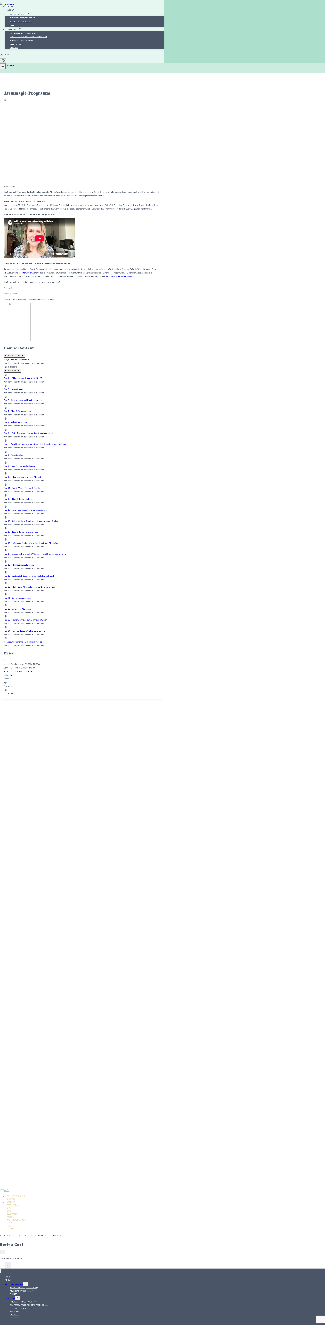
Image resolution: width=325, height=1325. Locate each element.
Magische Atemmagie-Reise (16, 359)
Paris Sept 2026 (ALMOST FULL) (24, 18)
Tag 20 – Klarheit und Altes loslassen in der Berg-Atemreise (29, 587)
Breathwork (16, 44)
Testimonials (14, 1205)
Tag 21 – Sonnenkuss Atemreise (17, 598)
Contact (11, 1229)
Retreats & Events (14, 1284)
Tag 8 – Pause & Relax (13, 455)
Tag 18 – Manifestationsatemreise (19, 565)
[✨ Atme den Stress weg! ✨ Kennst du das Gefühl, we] (118, 819)
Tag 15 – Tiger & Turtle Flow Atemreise (21, 532)
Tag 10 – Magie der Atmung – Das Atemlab (22, 477)
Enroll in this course (18, 671)
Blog (9, 1208)
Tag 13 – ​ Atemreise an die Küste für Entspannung (25, 510)
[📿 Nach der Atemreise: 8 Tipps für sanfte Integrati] (82, 932)
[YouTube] (8, 1190)
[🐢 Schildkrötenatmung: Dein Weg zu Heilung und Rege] (9, 896)
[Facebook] (5, 1190)
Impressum (56, 1235)
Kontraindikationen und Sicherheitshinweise (23, 641)
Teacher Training (16, 1196)
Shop (9, 1223)
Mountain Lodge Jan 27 (21, 21)
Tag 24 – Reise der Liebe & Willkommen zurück (24, 631)
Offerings (10, 1298)
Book (9, 1211)
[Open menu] (3, 66)
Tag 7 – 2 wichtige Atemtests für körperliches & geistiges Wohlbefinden (35, 444)
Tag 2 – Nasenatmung (13, 389)
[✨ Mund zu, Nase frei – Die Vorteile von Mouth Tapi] (137, 899)
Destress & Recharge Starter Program (28, 37)
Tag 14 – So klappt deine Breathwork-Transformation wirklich (31, 521)
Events (13, 25)
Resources (12, 1214)
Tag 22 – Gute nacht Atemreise (17, 609)
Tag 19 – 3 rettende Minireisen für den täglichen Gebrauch (29, 576)
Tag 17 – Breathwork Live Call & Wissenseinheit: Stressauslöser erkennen (35, 554)
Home (10, 6)
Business (14, 48)
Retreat (11, 1202)
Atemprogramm (28, 272)
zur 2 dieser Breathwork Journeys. (120, 276)
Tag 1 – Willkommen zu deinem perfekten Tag (24, 378)
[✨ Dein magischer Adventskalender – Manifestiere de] (45, 945)
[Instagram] (2, 1190)
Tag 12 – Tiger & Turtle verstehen (18, 499)
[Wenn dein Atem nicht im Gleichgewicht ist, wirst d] (100, 923)
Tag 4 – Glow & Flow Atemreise (17, 411)
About (10, 10)
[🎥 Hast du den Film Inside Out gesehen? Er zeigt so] (27, 885)
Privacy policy (44, 1235)
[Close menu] (0, 1271)
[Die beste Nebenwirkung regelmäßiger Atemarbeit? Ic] (155, 921)
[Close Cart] (2, 1252)
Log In (9, 675)
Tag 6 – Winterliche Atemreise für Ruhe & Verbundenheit (28, 433)
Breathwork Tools (17, 1220)
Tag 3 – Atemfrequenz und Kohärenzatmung (23, 400)
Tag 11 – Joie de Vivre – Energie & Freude (22, 488)
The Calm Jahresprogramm (23, 33)
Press (9, 1217)
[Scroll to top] (2, 1265)
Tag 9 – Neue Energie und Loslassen (19, 466)
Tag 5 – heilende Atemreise (15, 422)
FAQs (9, 1226)
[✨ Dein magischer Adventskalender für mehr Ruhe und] (64, 877)
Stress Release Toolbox (21, 40)
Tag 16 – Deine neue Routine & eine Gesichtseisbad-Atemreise (31, 543)
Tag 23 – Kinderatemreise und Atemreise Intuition (25, 619)
